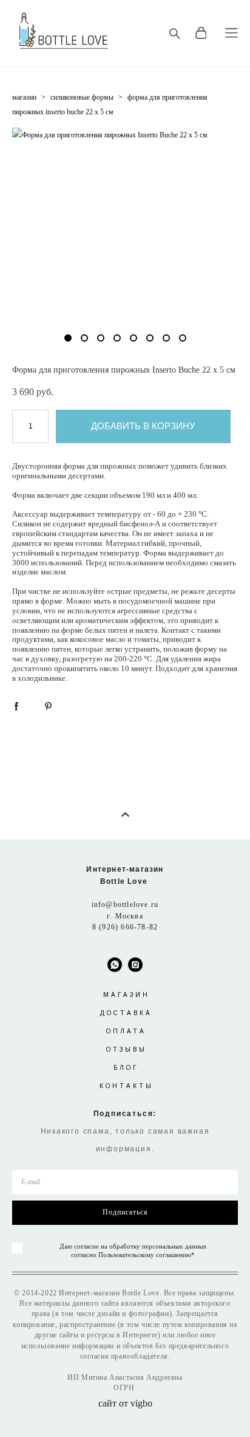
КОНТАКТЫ (127, 1086)
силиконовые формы (81, 97)
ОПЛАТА (126, 1031)
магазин (24, 97)
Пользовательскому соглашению (144, 1254)
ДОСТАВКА (126, 1013)
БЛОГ (126, 1067)
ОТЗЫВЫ (126, 1049)
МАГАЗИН (126, 994)
